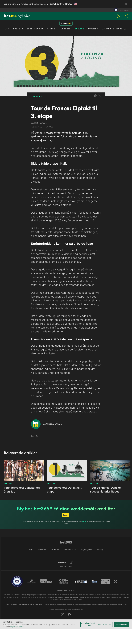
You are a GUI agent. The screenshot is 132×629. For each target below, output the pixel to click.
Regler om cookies (17, 627)
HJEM (6, 29)
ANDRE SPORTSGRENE (113, 29)
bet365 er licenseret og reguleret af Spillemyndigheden (24, 604)
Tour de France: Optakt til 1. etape (64, 489)
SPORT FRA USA (35, 29)
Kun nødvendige (105, 624)
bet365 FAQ (55, 549)
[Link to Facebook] (95, 97)
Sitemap (100, 549)
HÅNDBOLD (65, 29)
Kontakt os (42, 549)
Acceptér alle (121, 624)
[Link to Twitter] (99, 97)
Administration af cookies (88, 624)
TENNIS (51, 29)
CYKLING (79, 29)
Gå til (63, 23)
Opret (65, 515)
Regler (84, 521)
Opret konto (122, 16)
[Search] (125, 29)
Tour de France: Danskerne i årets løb (22, 489)
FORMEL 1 (93, 29)
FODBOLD (18, 29)
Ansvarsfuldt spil (123, 10)
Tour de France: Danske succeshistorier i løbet (105, 489)
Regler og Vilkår (86, 549)
